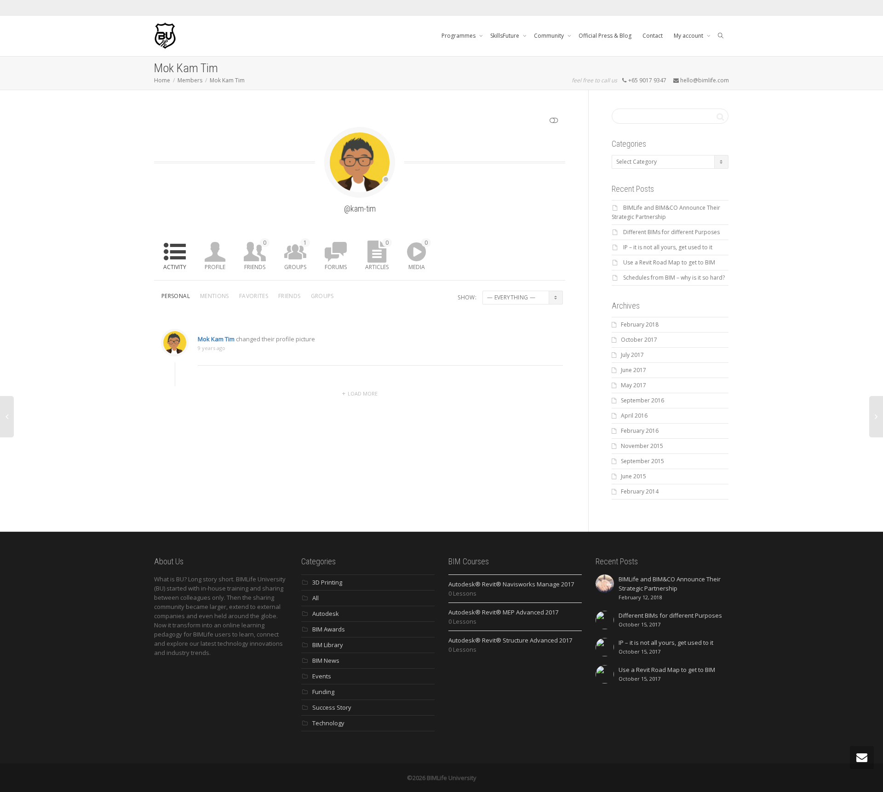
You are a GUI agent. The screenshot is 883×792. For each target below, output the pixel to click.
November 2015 (642, 446)
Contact (652, 36)
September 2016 (642, 400)
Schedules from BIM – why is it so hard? (674, 277)
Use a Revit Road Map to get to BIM (669, 262)
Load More (363, 393)
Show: (467, 297)
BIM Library (327, 645)
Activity (174, 267)
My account (689, 36)
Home (162, 80)
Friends (255, 255)
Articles (377, 255)
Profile (215, 267)
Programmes (459, 36)
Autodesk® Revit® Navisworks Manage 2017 (511, 584)
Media (418, 255)
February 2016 (640, 431)
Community (549, 36)
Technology (328, 723)
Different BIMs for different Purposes (671, 232)
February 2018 (640, 324)
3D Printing (327, 582)
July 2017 (632, 355)
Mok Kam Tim (227, 80)
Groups (295, 255)
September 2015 (642, 461)
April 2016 (634, 415)
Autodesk (325, 613)
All (315, 598)
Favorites (253, 296)
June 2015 (633, 476)
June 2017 (633, 370)
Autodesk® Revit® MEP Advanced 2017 (503, 612)
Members (190, 80)
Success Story (331, 707)
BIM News (325, 660)
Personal (175, 296)
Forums (336, 267)
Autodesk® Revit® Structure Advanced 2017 (510, 640)
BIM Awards (328, 629)
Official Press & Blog (605, 36)
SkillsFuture (505, 36)
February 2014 (640, 491)
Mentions (214, 296)
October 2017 (639, 340)
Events (321, 676)
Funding (323, 692)
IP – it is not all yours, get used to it (667, 247)
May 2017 (633, 385)
